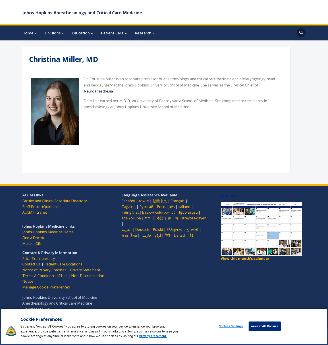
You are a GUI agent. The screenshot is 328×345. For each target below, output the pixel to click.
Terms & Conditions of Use (44, 275)
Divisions (52, 33)
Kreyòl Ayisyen (194, 218)
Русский (146, 206)
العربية (126, 229)
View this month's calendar (245, 258)
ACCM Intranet (34, 212)
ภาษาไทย (129, 235)
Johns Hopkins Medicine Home (48, 231)
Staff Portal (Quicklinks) (42, 206)
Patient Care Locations (63, 264)
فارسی (146, 235)
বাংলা (147, 218)
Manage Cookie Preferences (46, 287)
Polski (158, 229)
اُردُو (158, 235)
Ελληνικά (174, 229)
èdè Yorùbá (131, 218)
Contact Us (31, 264)
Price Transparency (38, 258)
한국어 (173, 218)
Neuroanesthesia (98, 91)
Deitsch (180, 235)
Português (166, 206)
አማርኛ (144, 200)
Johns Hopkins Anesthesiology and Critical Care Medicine (82, 13)
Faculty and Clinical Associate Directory (54, 200)
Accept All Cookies (264, 326)
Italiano (184, 206)
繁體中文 (160, 200)
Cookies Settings (231, 326)
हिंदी (167, 235)
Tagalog (129, 206)
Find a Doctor (33, 237)
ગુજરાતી (192, 229)
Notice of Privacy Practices (44, 269)
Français (178, 200)
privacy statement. (153, 336)
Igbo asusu (188, 212)
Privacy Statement (85, 269)
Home (27, 33)
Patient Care (112, 33)
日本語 (158, 218)
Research (143, 33)
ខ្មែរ (192, 235)
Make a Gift (32, 243)
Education (81, 33)
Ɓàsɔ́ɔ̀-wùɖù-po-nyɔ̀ (158, 212)
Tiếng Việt (130, 212)
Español (128, 200)
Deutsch (142, 229)
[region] (164, 326)
